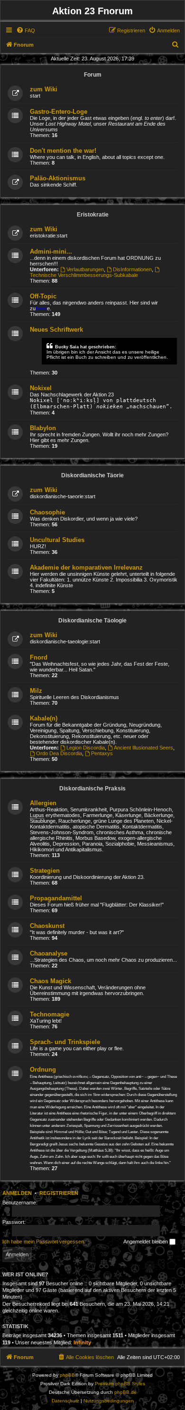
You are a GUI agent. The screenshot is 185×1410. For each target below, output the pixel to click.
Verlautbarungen (85, 269)
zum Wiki (43, 89)
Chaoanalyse (48, 953)
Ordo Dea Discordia (59, 753)
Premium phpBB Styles (120, 1383)
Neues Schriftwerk (56, 329)
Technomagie (49, 1014)
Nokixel (41, 388)
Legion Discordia (85, 747)
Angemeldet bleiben (146, 1241)
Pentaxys (102, 753)
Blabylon (43, 428)
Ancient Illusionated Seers (143, 747)
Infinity (82, 1342)
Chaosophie (47, 512)
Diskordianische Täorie (92, 475)
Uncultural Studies (57, 539)
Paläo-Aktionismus (57, 178)
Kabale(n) (43, 718)
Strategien (45, 870)
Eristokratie (93, 214)
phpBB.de (125, 1392)
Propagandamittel (56, 898)
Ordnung (43, 1069)
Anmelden (17, 1193)
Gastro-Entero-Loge (58, 111)
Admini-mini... (51, 251)
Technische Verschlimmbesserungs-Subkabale (84, 275)
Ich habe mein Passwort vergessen (43, 1241)
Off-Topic (43, 296)
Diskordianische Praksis (92, 788)
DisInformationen (132, 269)
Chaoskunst (47, 925)
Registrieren (58, 1193)
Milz (36, 690)
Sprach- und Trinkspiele (65, 1041)
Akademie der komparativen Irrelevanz (86, 567)
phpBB (67, 1375)
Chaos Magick (50, 981)
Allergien (43, 803)
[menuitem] (25, 30)
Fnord (38, 657)
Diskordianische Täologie (92, 620)
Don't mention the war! (63, 150)
